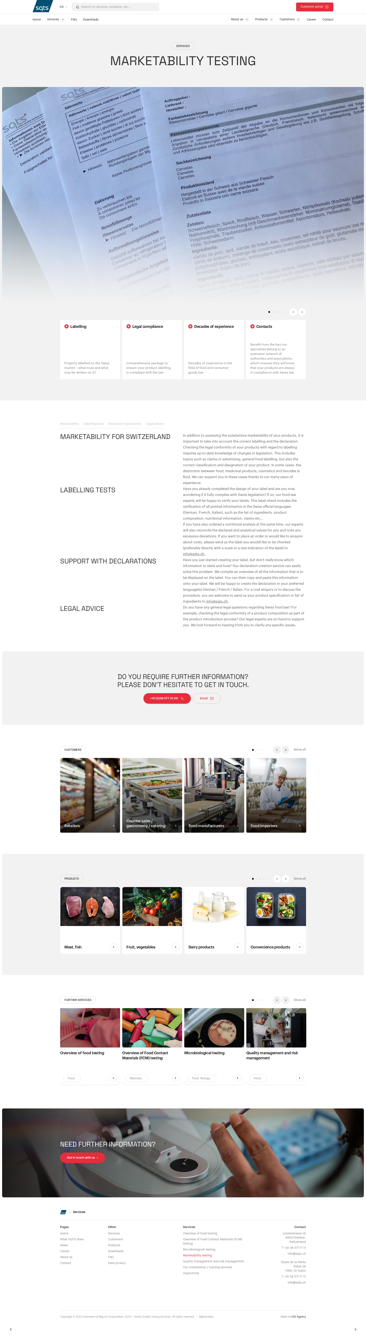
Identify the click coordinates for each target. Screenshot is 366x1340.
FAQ (111, 1257)
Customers (115, 1239)
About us (66, 1257)
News (64, 1245)
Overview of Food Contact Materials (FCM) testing (212, 1241)
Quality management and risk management (213, 1261)
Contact (65, 1263)
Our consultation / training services (207, 1267)
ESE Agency (298, 1316)
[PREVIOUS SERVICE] (10, 1329)
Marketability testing (197, 1255)
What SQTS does (72, 1239)
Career (64, 1251)
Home (64, 1233)
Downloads (115, 1251)
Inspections (191, 1273)
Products (114, 1245)
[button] (63, 7)
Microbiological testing (199, 1249)
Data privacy (117, 1263)
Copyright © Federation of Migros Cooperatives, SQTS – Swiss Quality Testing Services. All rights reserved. (127, 1316)
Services (114, 1233)
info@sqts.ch (194, 554)
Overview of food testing (200, 1233)
